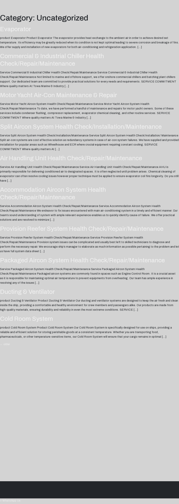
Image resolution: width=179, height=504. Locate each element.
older (5, 344)
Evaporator (15, 29)
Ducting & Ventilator (27, 291)
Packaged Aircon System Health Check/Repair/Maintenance (82, 260)
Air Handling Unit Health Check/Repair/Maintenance (71, 158)
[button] (10, 500)
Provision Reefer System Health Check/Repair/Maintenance (81, 228)
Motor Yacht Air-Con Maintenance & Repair (58, 95)
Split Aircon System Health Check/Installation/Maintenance (81, 126)
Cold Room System (26, 318)
